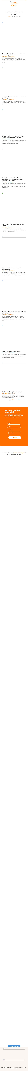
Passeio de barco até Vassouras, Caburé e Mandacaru (14, 312)
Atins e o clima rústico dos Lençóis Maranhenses (11, 268)
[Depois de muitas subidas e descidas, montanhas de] (2, 913)
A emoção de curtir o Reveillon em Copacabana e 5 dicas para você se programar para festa (12, 179)
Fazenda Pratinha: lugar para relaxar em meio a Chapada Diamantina (13, 54)
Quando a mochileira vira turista (11, 351)
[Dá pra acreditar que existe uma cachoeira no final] (8, 523)
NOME (9, 423)
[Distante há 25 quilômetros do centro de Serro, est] (14, 589)
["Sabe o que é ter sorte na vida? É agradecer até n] (2, 620)
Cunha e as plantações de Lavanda (12, 392)
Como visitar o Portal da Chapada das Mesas (13, 225)
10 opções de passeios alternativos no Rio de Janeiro (13, 97)
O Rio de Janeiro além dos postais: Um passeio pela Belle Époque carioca (12, 136)
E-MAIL (10, 430)
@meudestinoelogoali (19, 453)
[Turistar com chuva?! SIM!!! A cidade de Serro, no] (19, 529)
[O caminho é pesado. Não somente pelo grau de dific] (25, 563)
